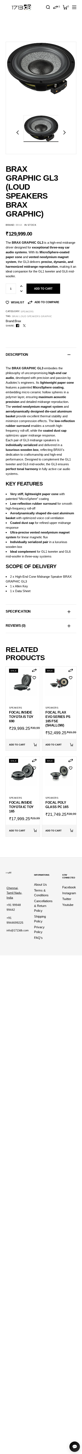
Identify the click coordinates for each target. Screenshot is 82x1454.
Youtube (67, 905)
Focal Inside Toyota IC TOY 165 (21, 807)
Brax (19, 225)
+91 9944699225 (15, 920)
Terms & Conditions (41, 893)
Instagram (69, 893)
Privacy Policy (39, 929)
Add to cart (43, 288)
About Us (40, 884)
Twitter (66, 899)
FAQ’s (38, 937)
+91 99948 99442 (14, 907)
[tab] (41, 355)
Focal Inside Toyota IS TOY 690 (21, 717)
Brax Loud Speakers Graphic (32, 316)
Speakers (27, 311)
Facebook (69, 887)
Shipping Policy (40, 919)
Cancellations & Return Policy (43, 905)
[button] (17, 132)
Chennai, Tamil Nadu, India (14, 892)
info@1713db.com (18, 930)
